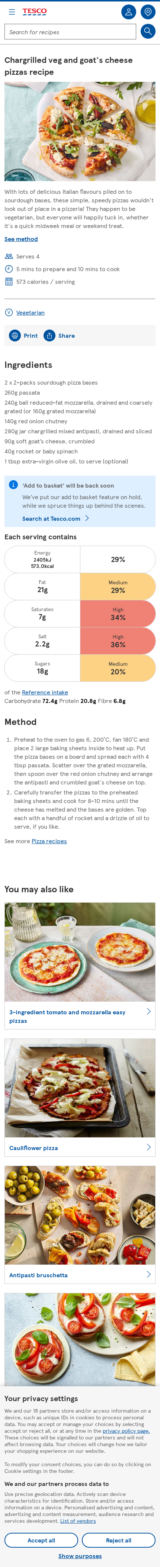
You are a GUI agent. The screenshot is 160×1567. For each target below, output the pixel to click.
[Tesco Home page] (35, 12)
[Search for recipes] (148, 31)
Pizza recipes (49, 841)
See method (21, 238)
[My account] (128, 11)
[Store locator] (148, 11)
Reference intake (45, 692)
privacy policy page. (126, 1430)
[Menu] (11, 11)
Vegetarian (30, 312)
